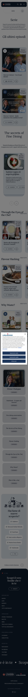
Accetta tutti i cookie (14, 357)
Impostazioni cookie (14, 353)
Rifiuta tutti (14, 361)
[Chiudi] (25, 334)
